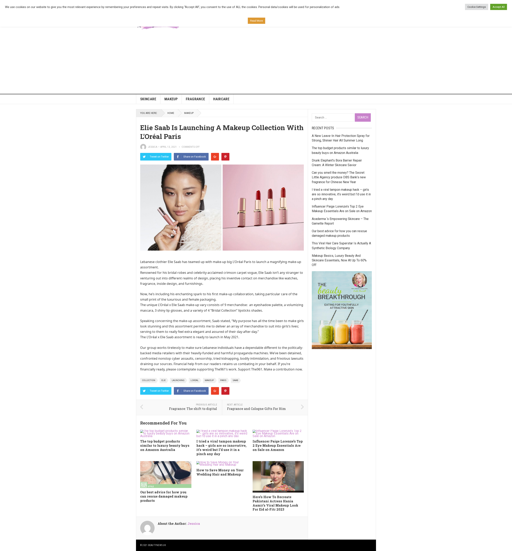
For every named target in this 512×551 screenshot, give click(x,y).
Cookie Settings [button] (476, 6)
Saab (235, 380)
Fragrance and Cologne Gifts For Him (256, 408)
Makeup (171, 99)
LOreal (195, 380)
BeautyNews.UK (157, 545)
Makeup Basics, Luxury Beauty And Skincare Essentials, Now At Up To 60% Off (339, 260)
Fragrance (195, 99)
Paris (223, 380)
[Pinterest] (225, 157)
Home (170, 113)
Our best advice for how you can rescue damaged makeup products (164, 496)
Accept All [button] (499, 6)
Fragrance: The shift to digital (193, 408)
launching (178, 380)
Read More (256, 20)
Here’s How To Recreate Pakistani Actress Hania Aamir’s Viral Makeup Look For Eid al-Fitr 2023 (275, 503)
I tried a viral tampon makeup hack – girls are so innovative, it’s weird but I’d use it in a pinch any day (221, 447)
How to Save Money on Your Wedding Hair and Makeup (220, 472)
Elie (163, 380)
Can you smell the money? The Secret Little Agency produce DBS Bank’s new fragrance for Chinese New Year (339, 177)
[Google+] (215, 157)
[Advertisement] (256, 64)
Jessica (152, 147)
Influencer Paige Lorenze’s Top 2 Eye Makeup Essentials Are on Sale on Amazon (278, 445)
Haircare (221, 99)
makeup (209, 380)
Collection (148, 380)
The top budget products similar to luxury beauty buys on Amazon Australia (164, 445)
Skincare (148, 99)
